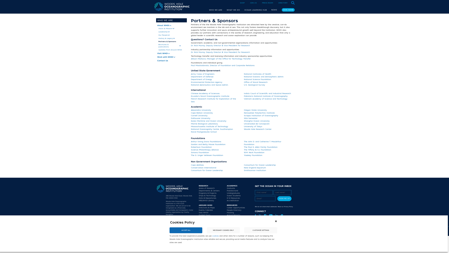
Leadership (163, 32)
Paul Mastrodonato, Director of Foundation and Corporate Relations (223, 65)
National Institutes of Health (257, 74)
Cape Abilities (197, 165)
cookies (215, 236)
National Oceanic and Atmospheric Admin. (264, 77)
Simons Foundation (200, 152)
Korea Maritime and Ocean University (208, 121)
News (274, 10)
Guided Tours (204, 215)
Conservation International (203, 168)
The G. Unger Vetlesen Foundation (207, 155)
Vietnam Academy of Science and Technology (265, 99)
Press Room (267, 3)
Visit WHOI (162, 53)
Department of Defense (202, 77)
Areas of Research (207, 188)
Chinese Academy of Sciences (205, 93)
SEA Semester (250, 118)
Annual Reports (233, 215)
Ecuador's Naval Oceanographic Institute (210, 96)
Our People (163, 35)
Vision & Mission (165, 29)
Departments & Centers (209, 191)
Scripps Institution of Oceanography (261, 115)
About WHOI (163, 25)
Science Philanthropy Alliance (205, 150)
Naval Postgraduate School (204, 132)
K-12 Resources (233, 198)
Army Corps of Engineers (202, 74)
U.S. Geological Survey (254, 85)
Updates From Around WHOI (170, 50)
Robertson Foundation (201, 147)
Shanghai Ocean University (257, 121)
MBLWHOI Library (206, 200)
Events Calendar (206, 210)
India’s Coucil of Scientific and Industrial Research (267, 93)
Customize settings (261, 230)
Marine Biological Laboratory (204, 124)
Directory (283, 3)
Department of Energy (201, 79)
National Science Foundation (257, 79)
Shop (242, 3)
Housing (230, 213)
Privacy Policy (288, 206)
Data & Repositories (207, 198)
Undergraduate (233, 193)
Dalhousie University (200, 118)
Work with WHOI (165, 57)
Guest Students (234, 196)
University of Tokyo (253, 126)
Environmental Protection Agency (206, 82)
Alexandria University (201, 110)
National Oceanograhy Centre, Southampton (212, 129)
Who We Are (165, 20)
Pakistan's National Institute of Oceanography (266, 96)
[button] (276, 221)
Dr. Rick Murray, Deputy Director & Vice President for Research (220, 45)
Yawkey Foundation (253, 155)
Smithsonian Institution (255, 170)
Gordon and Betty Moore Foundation (208, 144)
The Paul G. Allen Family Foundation (260, 147)
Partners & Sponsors (167, 42)
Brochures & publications (163, 46)
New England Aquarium (255, 168)
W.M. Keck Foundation (254, 152)
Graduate (231, 188)
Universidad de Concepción (257, 124)
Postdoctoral (232, 191)
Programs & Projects (207, 193)
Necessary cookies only (223, 230)
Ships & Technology (207, 196)
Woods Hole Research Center (258, 129)
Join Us (253, 3)
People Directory (234, 210)
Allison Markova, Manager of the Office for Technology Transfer (221, 59)
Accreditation (233, 200)
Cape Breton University (202, 113)
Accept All (185, 230)
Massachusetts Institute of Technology (209, 126)
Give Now (288, 10)
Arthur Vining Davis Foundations (206, 141)
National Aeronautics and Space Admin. (209, 85)
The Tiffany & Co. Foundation (257, 150)
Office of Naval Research (256, 82)
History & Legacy (165, 38)
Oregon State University (255, 110)
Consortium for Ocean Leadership (207, 170)
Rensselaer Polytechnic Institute (259, 113)
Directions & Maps (207, 208)
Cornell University (199, 115)
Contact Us (162, 61)
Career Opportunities (236, 208)
